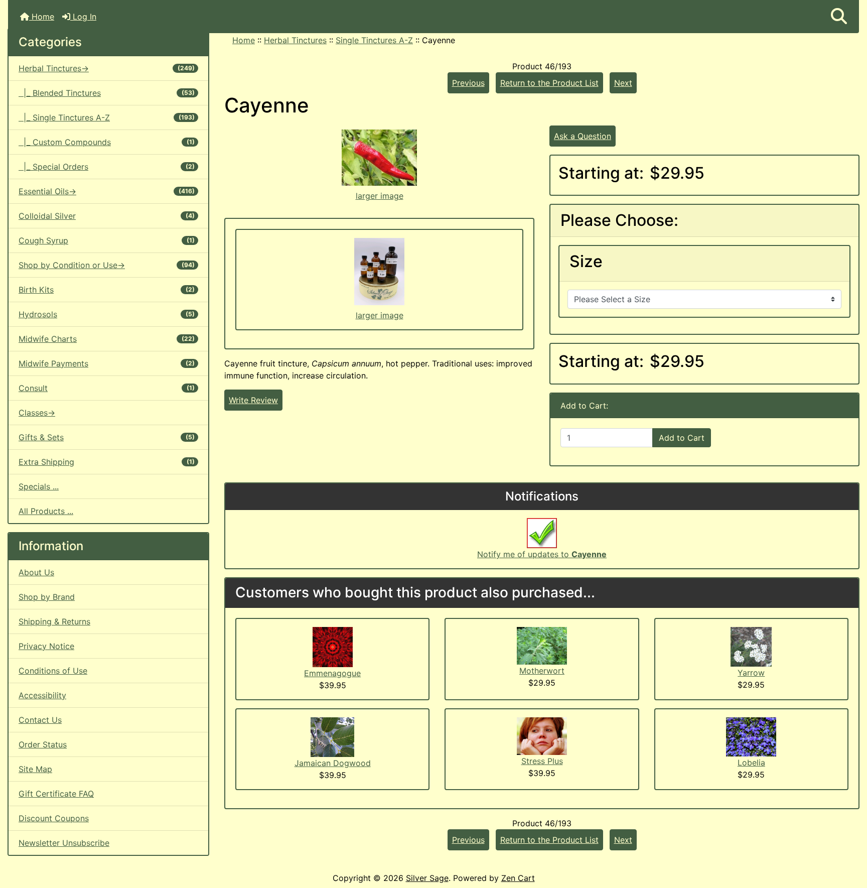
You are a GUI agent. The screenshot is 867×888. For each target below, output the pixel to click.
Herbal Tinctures (295, 40)
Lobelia (751, 762)
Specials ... (39, 486)
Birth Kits (107, 290)
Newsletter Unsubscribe (64, 843)
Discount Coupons (54, 818)
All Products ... (46, 511)
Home (41, 17)
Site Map (35, 769)
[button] (839, 16)
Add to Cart (681, 438)
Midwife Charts (107, 339)
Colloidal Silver (107, 216)
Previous (468, 83)
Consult (107, 388)
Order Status (43, 744)
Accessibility (42, 695)
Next (623, 83)
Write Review (253, 400)
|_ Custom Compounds (107, 142)
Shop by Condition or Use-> (107, 265)
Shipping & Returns (54, 621)
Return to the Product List (549, 83)
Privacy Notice (46, 646)
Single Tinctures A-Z (374, 40)
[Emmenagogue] (333, 646)
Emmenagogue (332, 673)
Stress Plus (542, 761)
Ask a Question (582, 136)
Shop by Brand (47, 597)
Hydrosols (107, 314)
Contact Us (40, 720)
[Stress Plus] (542, 735)
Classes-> (37, 413)
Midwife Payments (107, 363)
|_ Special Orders (107, 167)
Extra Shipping (107, 462)
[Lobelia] (751, 736)
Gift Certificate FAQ (56, 794)
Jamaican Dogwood (333, 763)
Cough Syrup (107, 240)
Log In (83, 17)
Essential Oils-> (107, 191)
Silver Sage (427, 878)
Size (586, 261)
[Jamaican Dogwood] (332, 736)
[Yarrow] (751, 646)
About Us (36, 572)
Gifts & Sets (107, 437)
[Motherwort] (542, 645)
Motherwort (541, 671)
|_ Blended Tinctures (107, 93)
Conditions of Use (53, 671)
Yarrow (751, 673)
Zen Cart (518, 878)
